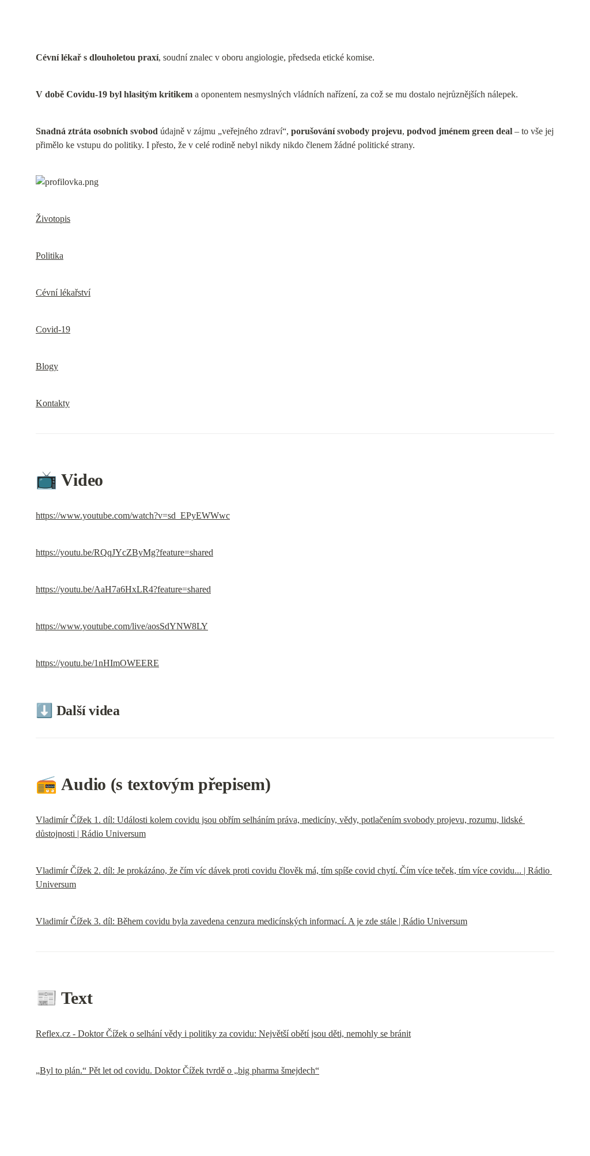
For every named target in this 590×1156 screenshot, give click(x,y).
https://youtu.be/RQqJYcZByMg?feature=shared (124, 552)
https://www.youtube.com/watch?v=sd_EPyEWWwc (133, 515)
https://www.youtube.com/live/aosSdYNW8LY (122, 626)
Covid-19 (53, 329)
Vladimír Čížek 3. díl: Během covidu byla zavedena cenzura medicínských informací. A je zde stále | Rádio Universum (251, 921)
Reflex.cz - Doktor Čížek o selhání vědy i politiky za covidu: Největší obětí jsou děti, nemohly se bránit (223, 1033)
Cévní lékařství (63, 292)
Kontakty (53, 403)
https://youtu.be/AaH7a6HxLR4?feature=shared (123, 589)
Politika (49, 255)
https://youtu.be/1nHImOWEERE (97, 663)
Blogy (47, 366)
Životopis (53, 219)
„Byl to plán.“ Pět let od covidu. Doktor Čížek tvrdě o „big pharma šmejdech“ (177, 1070)
